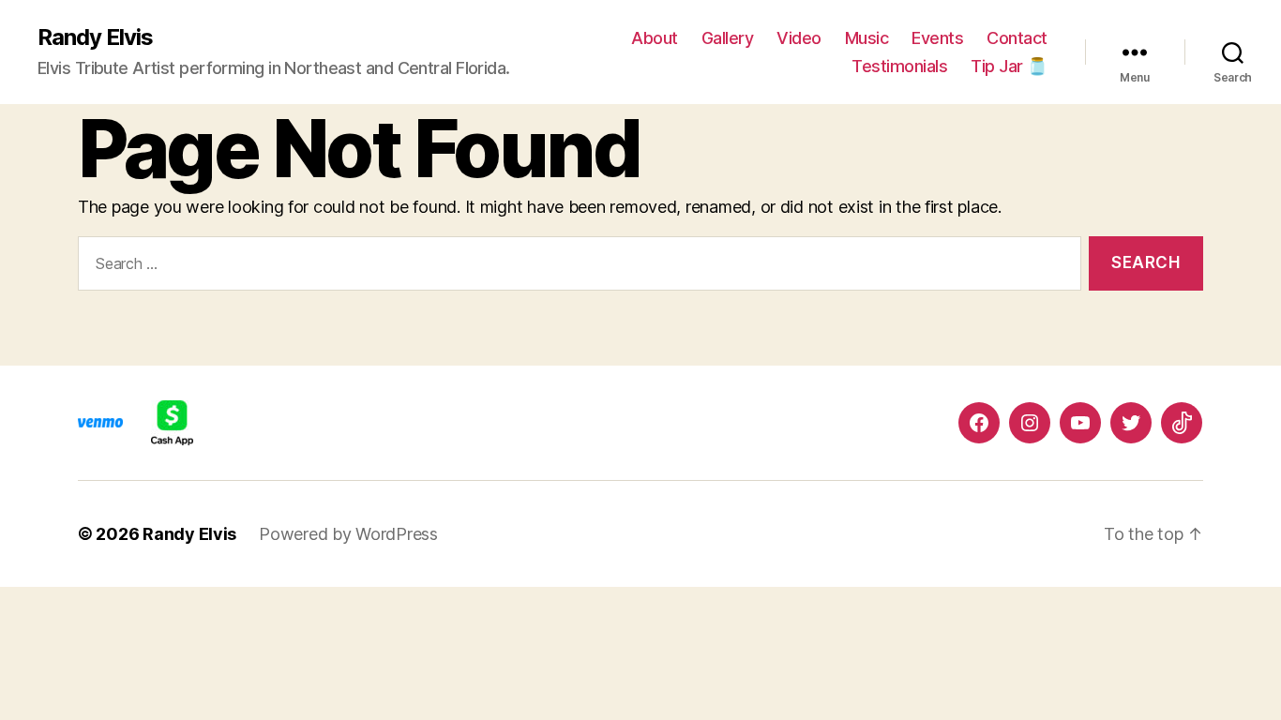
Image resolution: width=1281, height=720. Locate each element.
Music (867, 38)
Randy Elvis (95, 37)
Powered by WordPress (348, 534)
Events (937, 38)
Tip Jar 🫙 (1009, 66)
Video (798, 38)
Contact (1017, 38)
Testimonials (899, 66)
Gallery (727, 38)
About (654, 38)
